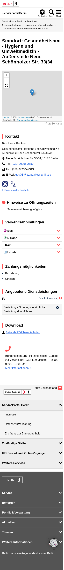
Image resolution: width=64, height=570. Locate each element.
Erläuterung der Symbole (15, 190)
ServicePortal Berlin (12, 21)
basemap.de (24, 117)
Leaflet (6, 117)
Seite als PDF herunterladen (23, 332)
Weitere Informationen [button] (17, 542)
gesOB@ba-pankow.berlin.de (33, 174)
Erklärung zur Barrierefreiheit (22, 433)
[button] (32, 92)
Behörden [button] (8, 502)
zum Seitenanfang (46, 387)
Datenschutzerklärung (18, 424)
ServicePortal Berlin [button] (15, 405)
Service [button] (7, 493)
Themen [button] (7, 532)
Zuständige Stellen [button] (14, 443)
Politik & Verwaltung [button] (16, 512)
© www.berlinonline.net (28, 119)
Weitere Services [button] (13, 463)
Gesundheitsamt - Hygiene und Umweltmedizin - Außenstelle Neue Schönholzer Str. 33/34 (30, 27)
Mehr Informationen (17, 368)
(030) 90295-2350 (22, 163)
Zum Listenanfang (48, 298)
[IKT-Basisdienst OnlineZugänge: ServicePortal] (17, 392)
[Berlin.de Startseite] (10, 3)
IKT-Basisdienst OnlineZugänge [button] (23, 453)
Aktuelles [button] (8, 522)
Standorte (32, 21)
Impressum (11, 414)
